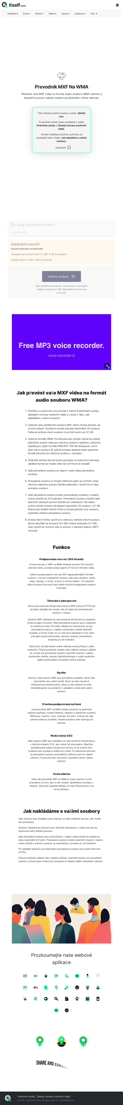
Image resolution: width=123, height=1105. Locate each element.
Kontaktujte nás (67, 1100)
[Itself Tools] (61, 1051)
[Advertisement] (61, 42)
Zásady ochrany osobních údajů (53, 1096)
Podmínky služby (46, 125)
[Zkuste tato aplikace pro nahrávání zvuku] (61, 342)
